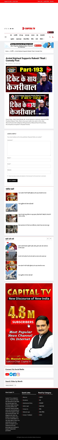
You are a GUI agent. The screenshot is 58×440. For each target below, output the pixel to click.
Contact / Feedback (27, 415)
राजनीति (15, 35)
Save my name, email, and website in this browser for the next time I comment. (27, 176)
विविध (32, 39)
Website (9, 170)
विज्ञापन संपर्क (40, 1)
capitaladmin (10, 63)
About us (25, 397)
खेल (37, 35)
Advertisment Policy (27, 403)
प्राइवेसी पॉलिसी (46, 1)
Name (9, 158)
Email (9, 164)
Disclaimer (25, 400)
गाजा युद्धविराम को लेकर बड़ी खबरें (25, 203)
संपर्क (37, 39)
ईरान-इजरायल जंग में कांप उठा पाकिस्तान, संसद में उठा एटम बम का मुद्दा (33, 225)
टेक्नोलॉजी (42, 35)
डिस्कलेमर (52, 1)
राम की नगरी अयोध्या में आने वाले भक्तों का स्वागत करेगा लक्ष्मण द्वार (32, 247)
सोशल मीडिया (26, 39)
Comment (10, 140)
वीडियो (41, 39)
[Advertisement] (29, 16)
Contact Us (25, 409)
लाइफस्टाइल (18, 39)
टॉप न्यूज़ (21, 35)
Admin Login (26, 406)
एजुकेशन (12, 39)
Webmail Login (26, 412)
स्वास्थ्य (32, 35)
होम (11, 35)
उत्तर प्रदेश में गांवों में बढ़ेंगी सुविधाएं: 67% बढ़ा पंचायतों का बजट (32, 193)
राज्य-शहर (27, 35)
